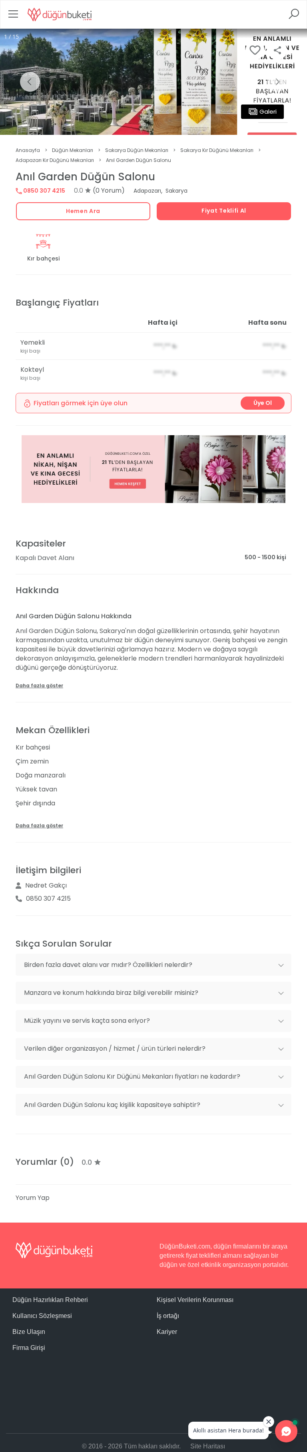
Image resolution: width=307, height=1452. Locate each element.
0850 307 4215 (43, 191)
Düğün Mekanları (72, 150)
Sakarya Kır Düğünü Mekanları (216, 150)
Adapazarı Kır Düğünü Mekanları (55, 160)
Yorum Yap (33, 1197)
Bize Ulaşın (28, 1331)
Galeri (268, 111)
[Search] (293, 16)
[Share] (277, 50)
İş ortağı (168, 1315)
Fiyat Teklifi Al (223, 211)
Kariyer (167, 1331)
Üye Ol (262, 403)
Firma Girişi (28, 1347)
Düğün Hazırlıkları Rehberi (50, 1299)
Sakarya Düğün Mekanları (136, 150)
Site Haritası (207, 1446)
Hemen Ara (83, 211)
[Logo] (60, 14)
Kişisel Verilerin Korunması (195, 1299)
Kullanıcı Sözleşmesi (42, 1315)
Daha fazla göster (39, 685)
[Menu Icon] (13, 16)
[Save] (255, 50)
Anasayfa (28, 150)
